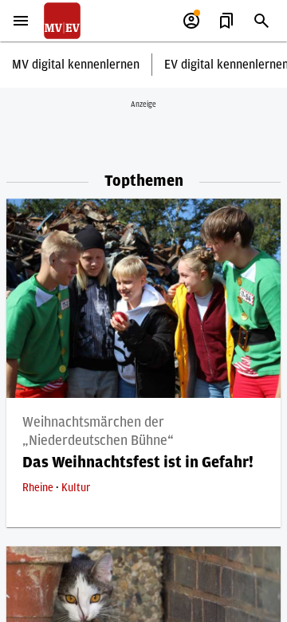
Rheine (39, 488)
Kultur (75, 488)
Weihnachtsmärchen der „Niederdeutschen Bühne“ (98, 431)
